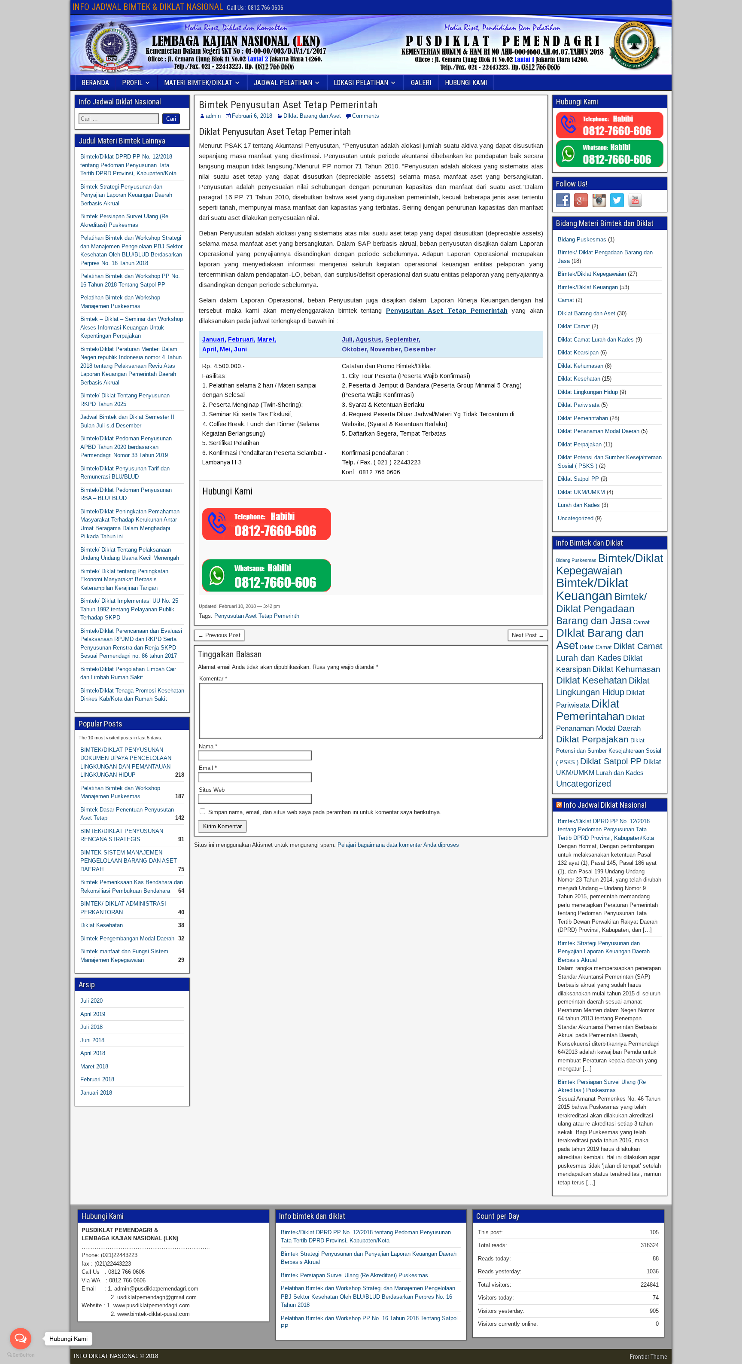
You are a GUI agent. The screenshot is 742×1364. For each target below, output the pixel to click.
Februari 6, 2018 (252, 116)
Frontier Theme (648, 1357)
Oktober (354, 349)
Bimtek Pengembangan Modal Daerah (127, 938)
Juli (347, 339)
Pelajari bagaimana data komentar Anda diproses (398, 845)
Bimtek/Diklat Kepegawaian (592, 274)
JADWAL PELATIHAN (283, 83)
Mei (225, 349)
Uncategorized (575, 518)
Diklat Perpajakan (580, 444)
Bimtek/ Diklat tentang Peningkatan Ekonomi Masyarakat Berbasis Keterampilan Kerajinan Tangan (124, 579)
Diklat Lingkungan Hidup (588, 392)
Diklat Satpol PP (578, 479)
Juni (240, 349)
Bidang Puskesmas (582, 239)
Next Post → (528, 635)
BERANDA (95, 83)
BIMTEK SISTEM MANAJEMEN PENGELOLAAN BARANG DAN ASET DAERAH (128, 861)
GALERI (421, 83)
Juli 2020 (91, 1001)
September (402, 339)
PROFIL (132, 83)
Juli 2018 (91, 1027)
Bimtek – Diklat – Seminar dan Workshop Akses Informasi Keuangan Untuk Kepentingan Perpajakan (131, 327)
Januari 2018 (96, 1092)
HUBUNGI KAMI (466, 83)
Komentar (213, 678)
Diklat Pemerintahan (583, 418)
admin (213, 116)
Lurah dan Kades (579, 505)
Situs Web (212, 790)
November (385, 349)
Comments (365, 116)
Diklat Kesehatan (101, 925)
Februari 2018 (97, 1079)
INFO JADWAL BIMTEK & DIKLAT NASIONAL (147, 7)
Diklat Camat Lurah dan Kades (596, 339)
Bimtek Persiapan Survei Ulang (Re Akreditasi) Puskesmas (354, 1275)
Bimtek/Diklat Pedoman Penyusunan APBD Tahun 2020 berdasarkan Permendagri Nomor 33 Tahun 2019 (126, 446)
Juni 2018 (92, 1040)
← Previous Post (219, 635)
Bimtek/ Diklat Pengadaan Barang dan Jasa (601, 608)
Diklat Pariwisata (578, 405)
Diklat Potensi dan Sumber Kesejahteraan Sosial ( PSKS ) (608, 751)
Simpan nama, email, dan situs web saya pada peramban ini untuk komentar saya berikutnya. (324, 812)
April (209, 349)
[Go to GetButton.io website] (20, 1355)
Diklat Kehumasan (580, 366)
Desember (420, 349)
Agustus (369, 339)
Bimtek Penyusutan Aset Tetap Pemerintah (288, 105)
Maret (266, 339)
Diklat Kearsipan (578, 352)
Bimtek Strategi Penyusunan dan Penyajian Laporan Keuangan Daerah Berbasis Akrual (126, 195)
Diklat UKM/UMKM (581, 492)
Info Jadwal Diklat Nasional (605, 804)
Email (208, 768)
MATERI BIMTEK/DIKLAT (198, 83)
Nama (208, 746)
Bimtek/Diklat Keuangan (588, 287)
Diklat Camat (574, 326)
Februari (241, 339)
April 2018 (92, 1053)
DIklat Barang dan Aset (312, 116)
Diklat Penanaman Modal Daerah (598, 431)
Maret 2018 (94, 1066)
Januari (213, 339)
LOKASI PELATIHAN (361, 83)
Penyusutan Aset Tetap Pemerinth (256, 616)
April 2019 (92, 1014)
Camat (566, 300)
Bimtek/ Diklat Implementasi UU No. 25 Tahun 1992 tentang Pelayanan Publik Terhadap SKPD (129, 609)
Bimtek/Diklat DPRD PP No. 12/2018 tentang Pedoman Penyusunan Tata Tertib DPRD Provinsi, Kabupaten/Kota (128, 165)
